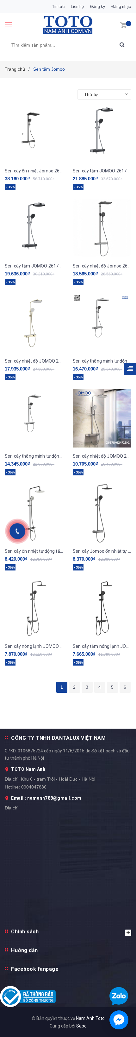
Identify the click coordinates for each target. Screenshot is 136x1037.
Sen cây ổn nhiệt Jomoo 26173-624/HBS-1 (34, 170)
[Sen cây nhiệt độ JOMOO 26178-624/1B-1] (102, 418)
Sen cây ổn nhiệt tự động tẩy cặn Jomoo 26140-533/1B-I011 (34, 551)
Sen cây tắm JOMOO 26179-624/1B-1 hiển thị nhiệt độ (34, 265)
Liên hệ (77, 6)
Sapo (81, 1025)
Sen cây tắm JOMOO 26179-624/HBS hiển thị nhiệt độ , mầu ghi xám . (102, 170)
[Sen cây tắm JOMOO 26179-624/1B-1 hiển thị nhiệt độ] (34, 228)
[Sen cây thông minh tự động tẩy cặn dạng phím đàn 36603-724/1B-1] (34, 418)
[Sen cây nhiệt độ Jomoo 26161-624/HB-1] (102, 228)
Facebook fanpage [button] (35, 969)
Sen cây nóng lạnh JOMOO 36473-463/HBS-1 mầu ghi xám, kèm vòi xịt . (34, 646)
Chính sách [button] (25, 932)
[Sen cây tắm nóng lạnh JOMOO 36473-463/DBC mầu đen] (102, 608)
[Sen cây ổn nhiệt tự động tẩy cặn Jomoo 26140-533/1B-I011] (34, 513)
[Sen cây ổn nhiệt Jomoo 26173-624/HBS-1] (34, 133)
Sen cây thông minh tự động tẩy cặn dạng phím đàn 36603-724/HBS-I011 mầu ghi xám (102, 361)
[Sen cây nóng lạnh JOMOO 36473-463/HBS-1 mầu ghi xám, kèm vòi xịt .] (34, 608)
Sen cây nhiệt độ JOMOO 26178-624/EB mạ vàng (34, 361)
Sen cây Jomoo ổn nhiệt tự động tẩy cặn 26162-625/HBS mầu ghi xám (102, 551)
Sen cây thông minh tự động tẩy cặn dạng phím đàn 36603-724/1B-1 (34, 456)
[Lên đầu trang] (114, 615)
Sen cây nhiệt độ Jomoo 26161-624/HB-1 (102, 265)
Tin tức (58, 6)
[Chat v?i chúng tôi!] (118, 1019)
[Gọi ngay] (17, 531)
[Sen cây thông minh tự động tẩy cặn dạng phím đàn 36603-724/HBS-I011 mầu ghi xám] (102, 323)
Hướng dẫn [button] (24, 950)
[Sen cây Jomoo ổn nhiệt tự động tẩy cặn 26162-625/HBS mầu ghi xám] (102, 513)
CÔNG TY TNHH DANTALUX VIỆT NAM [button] (58, 738)
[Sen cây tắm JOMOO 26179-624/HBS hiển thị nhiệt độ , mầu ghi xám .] (102, 133)
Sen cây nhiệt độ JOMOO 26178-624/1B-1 (102, 456)
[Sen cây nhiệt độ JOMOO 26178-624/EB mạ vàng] (34, 323)
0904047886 (33, 786)
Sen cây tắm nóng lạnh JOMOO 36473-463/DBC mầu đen (102, 646)
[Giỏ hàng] (123, 24)
